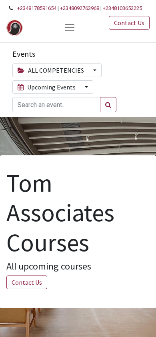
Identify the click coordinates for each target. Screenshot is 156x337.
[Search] (108, 104)
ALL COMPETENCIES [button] (56, 70)
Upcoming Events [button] (51, 87)
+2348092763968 (79, 8)
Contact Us (129, 23)
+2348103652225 (122, 8)
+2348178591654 (36, 8)
